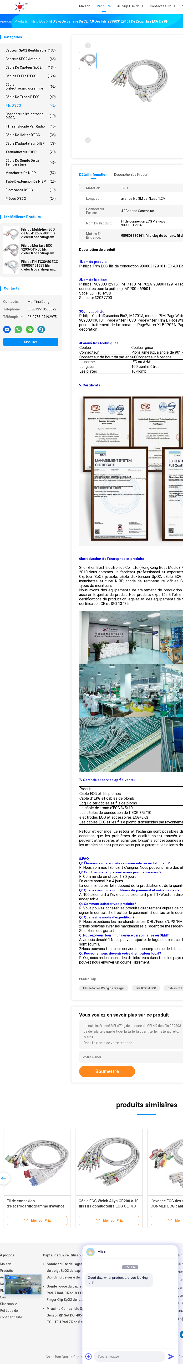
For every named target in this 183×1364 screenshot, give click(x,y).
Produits (6, 1271)
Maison (5, 1264)
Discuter (30, 342)
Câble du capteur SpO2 (30, 67)
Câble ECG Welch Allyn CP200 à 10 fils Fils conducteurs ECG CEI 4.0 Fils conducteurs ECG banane (108, 1206)
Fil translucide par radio (30, 126)
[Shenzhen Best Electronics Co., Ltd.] (21, 7)
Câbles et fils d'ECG (30, 76)
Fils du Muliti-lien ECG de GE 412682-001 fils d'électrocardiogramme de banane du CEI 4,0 (39, 233)
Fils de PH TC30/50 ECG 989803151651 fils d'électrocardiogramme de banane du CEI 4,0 (39, 265)
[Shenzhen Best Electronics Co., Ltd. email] (7, 329)
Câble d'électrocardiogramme (30, 86)
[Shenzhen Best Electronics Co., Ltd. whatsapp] (18, 329)
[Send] (171, 1356)
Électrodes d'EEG (30, 190)
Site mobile (8, 1304)
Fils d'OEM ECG (146, 988)
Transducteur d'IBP (30, 152)
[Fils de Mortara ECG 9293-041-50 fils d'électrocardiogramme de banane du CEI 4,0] (11, 250)
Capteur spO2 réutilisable (30, 50)
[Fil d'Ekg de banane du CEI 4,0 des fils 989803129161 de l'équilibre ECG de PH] (139, 82)
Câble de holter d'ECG (30, 135)
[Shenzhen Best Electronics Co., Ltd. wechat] (30, 329)
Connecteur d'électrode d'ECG (30, 116)
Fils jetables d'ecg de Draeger (103, 988)
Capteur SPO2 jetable (30, 59)
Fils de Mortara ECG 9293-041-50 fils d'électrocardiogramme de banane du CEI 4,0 (39, 249)
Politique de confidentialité (11, 1314)
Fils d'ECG (30, 105)
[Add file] (88, 1356)
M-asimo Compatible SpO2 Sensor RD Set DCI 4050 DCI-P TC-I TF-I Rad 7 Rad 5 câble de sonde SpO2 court (70, 1316)
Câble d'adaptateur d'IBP (30, 143)
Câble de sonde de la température (30, 162)
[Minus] (171, 1252)
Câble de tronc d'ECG (30, 97)
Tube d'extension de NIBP (30, 181)
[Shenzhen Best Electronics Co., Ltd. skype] (41, 329)
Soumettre (107, 1071)
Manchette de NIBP (30, 173)
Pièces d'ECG (30, 198)
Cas (3, 1297)
